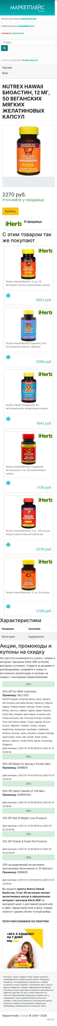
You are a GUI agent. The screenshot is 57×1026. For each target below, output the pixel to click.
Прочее (7, 67)
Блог (5, 73)
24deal (24, 1015)
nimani (51, 1019)
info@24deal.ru (30, 60)
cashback (6, 33)
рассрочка (18, 33)
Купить (10, 211)
